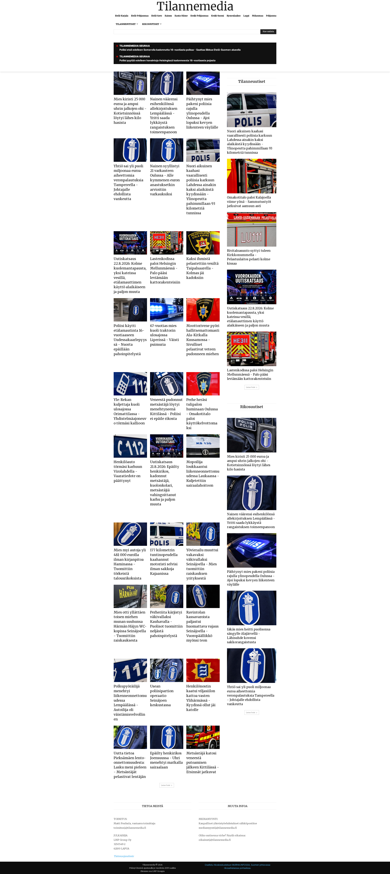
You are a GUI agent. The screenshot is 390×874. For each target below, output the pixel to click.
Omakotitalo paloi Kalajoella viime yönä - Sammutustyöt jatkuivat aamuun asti (249, 202)
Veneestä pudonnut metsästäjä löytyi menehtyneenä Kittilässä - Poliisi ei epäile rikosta (166, 409)
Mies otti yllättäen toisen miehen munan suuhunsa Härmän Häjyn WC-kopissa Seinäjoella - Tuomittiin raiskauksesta (130, 626)
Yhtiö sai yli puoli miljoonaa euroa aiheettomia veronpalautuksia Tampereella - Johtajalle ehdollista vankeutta (250, 695)
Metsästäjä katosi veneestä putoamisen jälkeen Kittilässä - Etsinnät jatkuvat (202, 762)
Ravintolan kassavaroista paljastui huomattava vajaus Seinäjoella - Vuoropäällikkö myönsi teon (202, 626)
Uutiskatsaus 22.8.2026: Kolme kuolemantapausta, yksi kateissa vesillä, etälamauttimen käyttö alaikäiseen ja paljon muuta (250, 316)
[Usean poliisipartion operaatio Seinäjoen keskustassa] (166, 670)
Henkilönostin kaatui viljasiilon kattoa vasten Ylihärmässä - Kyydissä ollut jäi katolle (201, 698)
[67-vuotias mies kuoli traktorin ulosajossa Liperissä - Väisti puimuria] (166, 309)
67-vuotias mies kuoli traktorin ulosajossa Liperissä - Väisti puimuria (164, 335)
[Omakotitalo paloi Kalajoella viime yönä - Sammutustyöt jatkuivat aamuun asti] (251, 176)
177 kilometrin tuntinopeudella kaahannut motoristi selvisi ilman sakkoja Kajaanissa (164, 562)
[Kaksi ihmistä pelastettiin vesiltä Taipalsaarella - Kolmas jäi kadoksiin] (203, 243)
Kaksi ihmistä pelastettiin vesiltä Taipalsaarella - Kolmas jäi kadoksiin (202, 268)
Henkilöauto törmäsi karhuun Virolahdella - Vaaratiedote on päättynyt (128, 471)
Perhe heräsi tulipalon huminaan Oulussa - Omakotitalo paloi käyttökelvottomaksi (202, 414)
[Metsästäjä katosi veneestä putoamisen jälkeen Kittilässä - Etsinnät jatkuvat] (203, 737)
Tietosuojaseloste (124, 856)
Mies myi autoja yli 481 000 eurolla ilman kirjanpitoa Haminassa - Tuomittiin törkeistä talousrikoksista (130, 564)
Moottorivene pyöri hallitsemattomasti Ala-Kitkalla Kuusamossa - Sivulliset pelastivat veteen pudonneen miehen (202, 340)
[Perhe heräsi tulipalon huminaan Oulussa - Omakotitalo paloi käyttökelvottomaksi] (203, 383)
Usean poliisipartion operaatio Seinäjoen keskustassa (162, 695)
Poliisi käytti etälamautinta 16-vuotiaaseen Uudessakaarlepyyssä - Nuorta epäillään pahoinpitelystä (130, 340)
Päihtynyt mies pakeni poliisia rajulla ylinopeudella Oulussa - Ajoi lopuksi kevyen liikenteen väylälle (202, 113)
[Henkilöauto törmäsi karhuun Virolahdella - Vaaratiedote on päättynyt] (130, 446)
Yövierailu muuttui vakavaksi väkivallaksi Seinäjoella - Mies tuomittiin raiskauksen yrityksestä (202, 564)
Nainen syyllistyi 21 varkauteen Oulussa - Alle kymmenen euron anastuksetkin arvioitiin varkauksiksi (165, 180)
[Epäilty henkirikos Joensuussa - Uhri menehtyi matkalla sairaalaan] (166, 737)
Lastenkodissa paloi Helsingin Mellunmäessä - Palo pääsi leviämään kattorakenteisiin (250, 374)
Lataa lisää (165, 785)
